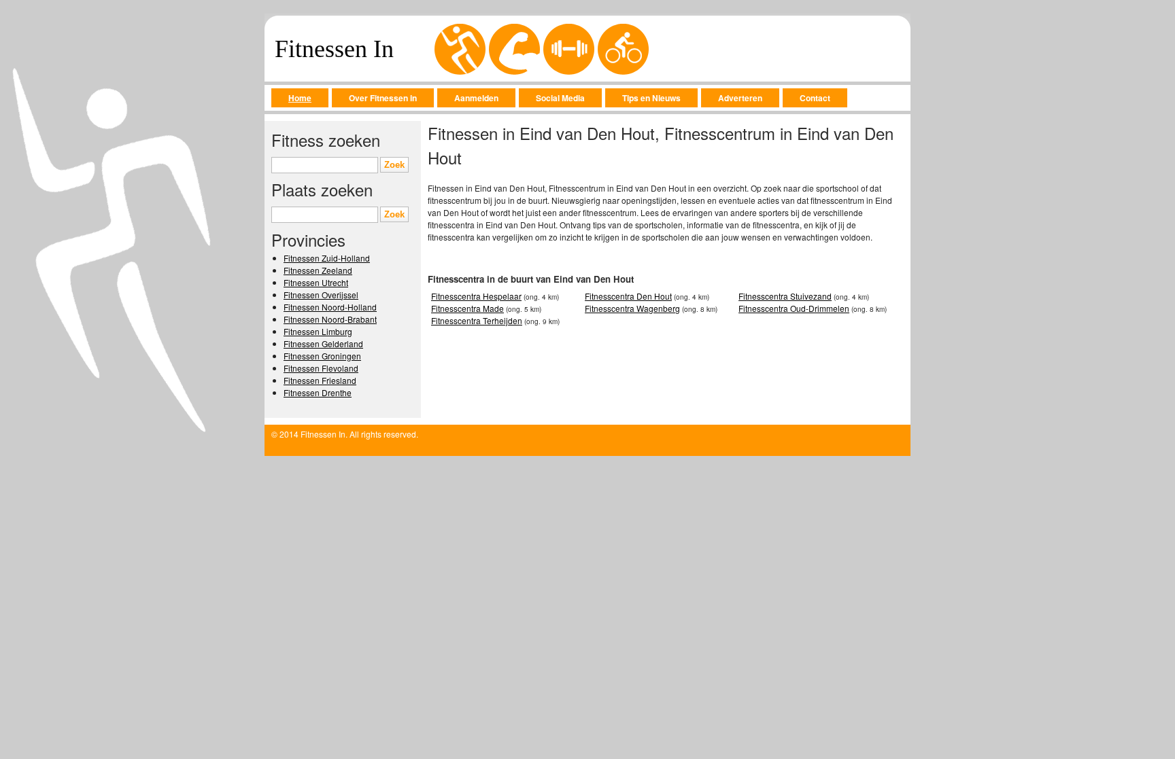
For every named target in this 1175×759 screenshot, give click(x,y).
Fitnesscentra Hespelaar (476, 296)
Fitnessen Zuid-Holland (327, 258)
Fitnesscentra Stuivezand (785, 296)
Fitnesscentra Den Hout (628, 296)
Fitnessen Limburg (318, 331)
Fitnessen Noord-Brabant (330, 319)
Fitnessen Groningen (322, 355)
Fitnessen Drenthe (318, 392)
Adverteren (740, 98)
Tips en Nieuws (651, 98)
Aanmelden (476, 98)
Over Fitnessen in (383, 98)
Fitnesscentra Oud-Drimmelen (793, 308)
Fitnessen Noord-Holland (330, 307)
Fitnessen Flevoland (321, 368)
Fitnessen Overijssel (321, 294)
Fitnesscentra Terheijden (476, 320)
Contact (815, 98)
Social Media (560, 98)
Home (299, 98)
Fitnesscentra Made (467, 308)
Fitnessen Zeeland (318, 270)
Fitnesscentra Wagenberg (632, 308)
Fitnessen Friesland (320, 380)
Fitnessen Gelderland (323, 343)
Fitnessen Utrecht (316, 282)
